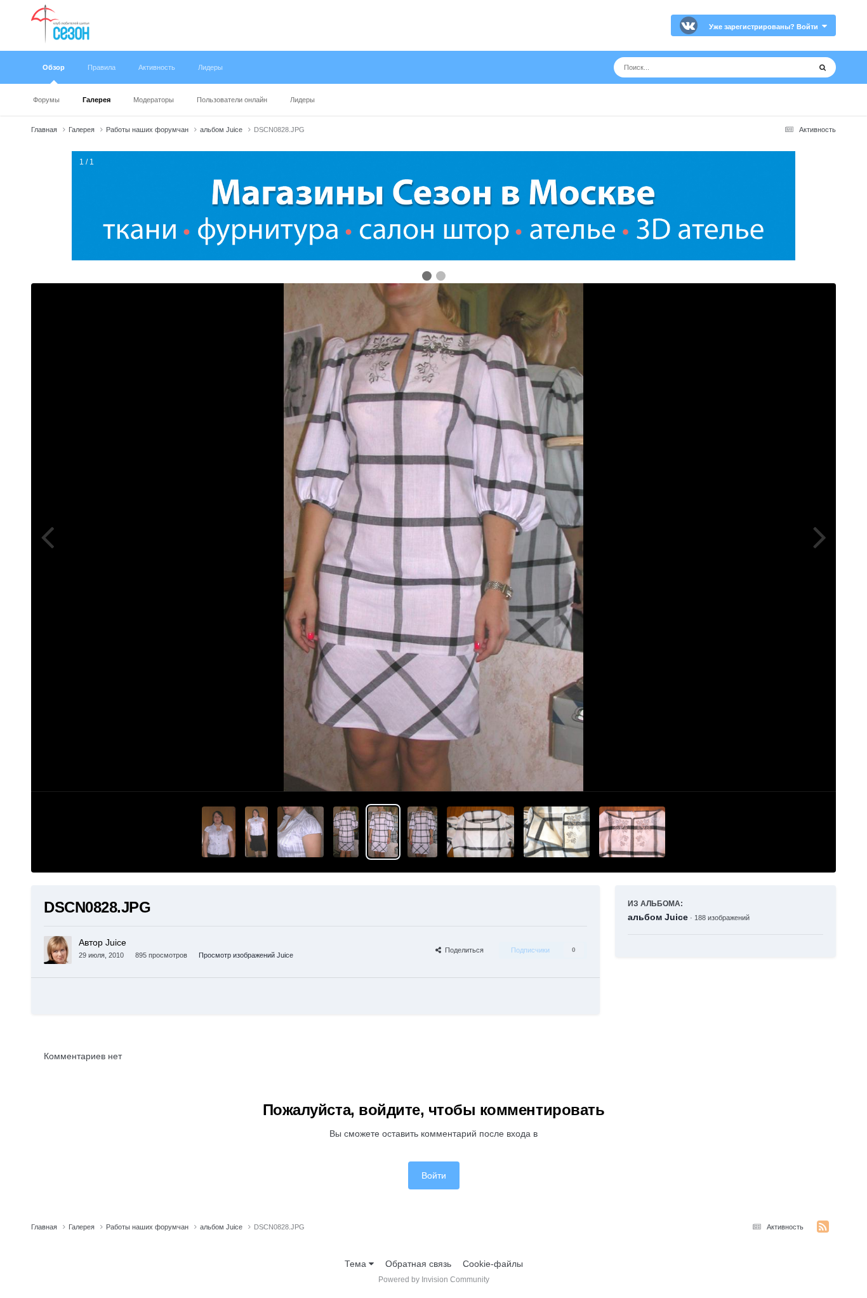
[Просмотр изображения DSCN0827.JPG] (422, 831)
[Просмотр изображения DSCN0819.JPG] (632, 831)
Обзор (54, 67)
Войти (433, 1175)
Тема (357, 1264)
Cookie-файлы (493, 1264)
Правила (102, 67)
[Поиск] (822, 67)
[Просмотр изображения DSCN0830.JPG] (256, 831)
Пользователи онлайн (232, 100)
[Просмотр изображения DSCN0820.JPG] (557, 831)
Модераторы (153, 100)
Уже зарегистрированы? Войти (765, 26)
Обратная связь (418, 1264)
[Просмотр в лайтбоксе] (433, 537)
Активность (156, 67)
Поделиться (462, 950)
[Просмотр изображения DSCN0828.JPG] (383, 831)
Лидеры (302, 100)
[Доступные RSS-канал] (823, 1227)
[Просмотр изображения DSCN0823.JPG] (481, 831)
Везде (781, 67)
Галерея (96, 100)
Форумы (46, 100)
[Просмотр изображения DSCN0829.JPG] (345, 831)
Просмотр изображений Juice (246, 955)
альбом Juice (658, 917)
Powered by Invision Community (433, 1279)
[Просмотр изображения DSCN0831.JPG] (218, 831)
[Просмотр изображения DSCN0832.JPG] (300, 831)
